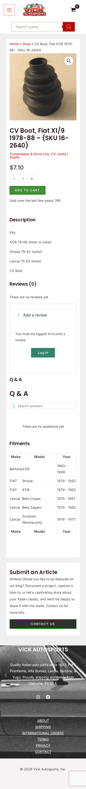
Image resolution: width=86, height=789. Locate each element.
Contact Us (43, 624)
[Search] (69, 27)
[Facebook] (48, 697)
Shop (26, 44)
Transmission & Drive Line (29, 154)
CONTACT (43, 752)
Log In (43, 352)
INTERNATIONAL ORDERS (43, 733)
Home (14, 44)
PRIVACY (43, 745)
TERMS (43, 739)
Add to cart (27, 190)
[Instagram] (38, 697)
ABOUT (43, 721)
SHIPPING (43, 727)
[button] (68, 61)
